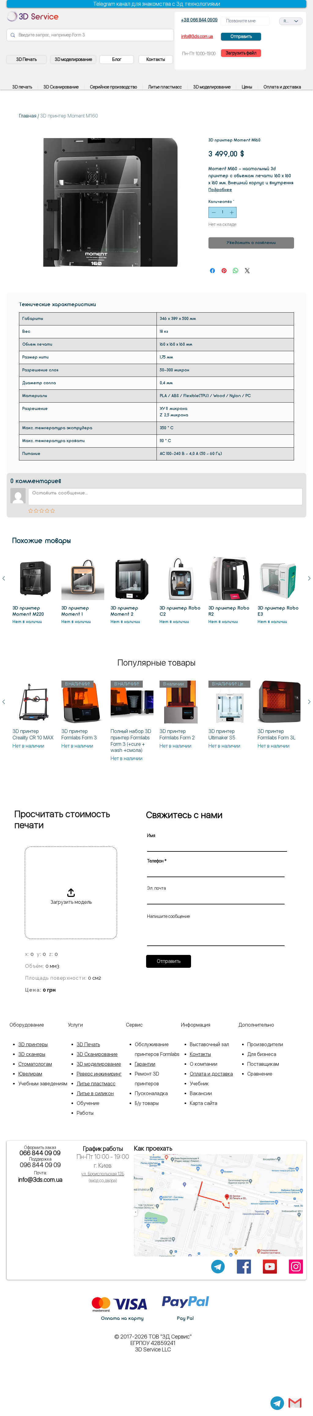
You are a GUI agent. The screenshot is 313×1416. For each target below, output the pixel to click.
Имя (151, 835)
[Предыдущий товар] (3, 578)
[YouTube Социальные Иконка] (270, 1267)
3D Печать (88, 1044)
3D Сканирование (97, 1054)
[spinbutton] (223, 212)
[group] (156, 594)
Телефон (155, 861)
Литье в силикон (95, 1093)
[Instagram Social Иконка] (296, 1267)
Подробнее (220, 190)
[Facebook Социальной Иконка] (244, 1267)
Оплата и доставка (211, 1074)
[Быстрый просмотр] (34, 578)
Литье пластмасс (96, 1084)
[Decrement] (213, 212)
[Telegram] (277, 1403)
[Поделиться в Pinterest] (224, 270)
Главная (27, 116)
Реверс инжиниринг (99, 1074)
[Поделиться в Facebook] (212, 270)
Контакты (200, 1054)
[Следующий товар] (309, 578)
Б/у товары (147, 1103)
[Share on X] (247, 270)
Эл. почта (156, 888)
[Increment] (232, 212)
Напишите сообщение (168, 916)
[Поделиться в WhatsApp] (235, 270)
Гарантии (145, 1064)
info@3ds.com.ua (40, 1179)
